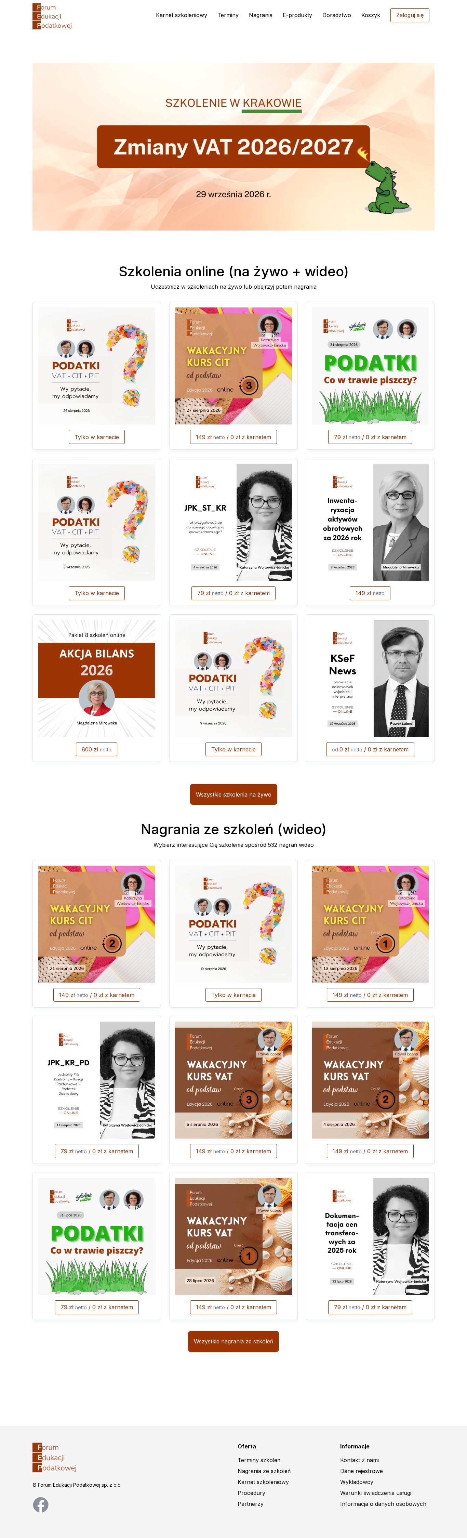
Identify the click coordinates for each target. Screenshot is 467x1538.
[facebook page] (40, 1504)
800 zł (96, 749)
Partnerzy (251, 1503)
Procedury (251, 1492)
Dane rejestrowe (361, 1471)
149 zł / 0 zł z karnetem (233, 437)
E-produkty (297, 15)
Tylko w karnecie (97, 437)
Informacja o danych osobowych (383, 1503)
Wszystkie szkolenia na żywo (233, 794)
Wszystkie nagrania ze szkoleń (233, 1341)
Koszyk (370, 15)
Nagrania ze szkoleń (264, 1471)
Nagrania (260, 15)
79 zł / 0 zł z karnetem (370, 437)
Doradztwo (336, 15)
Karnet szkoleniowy (181, 15)
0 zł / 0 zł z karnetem (370, 749)
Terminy (228, 15)
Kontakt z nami (359, 1460)
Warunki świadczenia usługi (375, 1492)
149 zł (370, 593)
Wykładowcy (356, 1481)
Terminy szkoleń (259, 1460)
